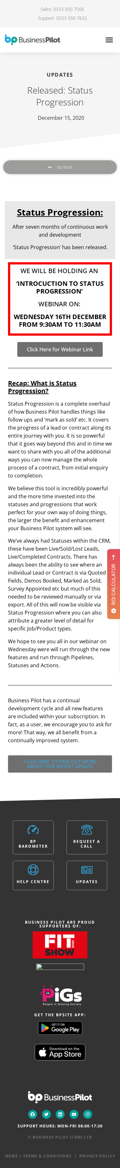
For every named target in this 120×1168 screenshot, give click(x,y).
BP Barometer (33, 844)
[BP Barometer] (33, 829)
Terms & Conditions (47, 1156)
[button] (109, 40)
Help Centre (33, 881)
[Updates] (86, 869)
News (11, 1156)
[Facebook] (32, 1114)
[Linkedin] (60, 1114)
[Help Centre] (33, 869)
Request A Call (86, 844)
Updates (87, 881)
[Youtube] (73, 1114)
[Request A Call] (86, 829)
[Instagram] (87, 1114)
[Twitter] (46, 1114)
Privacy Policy (97, 1156)
